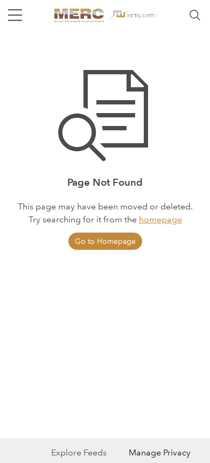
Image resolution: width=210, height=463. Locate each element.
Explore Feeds (79, 452)
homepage (160, 219)
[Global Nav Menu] (15, 15)
